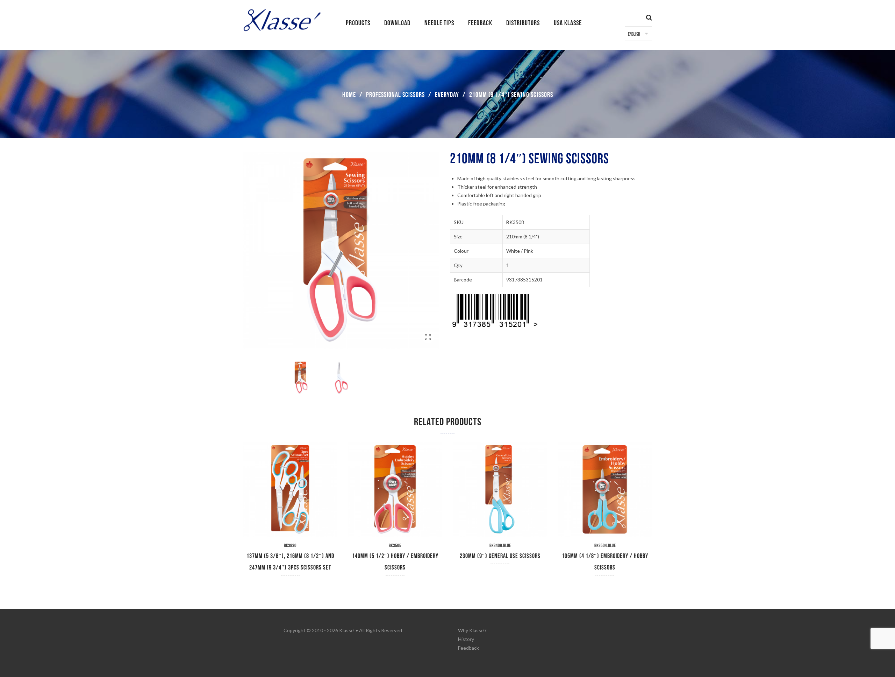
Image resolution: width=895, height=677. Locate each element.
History (466, 639)
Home (349, 95)
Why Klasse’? (472, 630)
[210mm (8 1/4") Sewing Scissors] (428, 346)
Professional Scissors (395, 95)
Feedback (468, 648)
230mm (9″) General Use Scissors (500, 556)
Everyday (447, 95)
